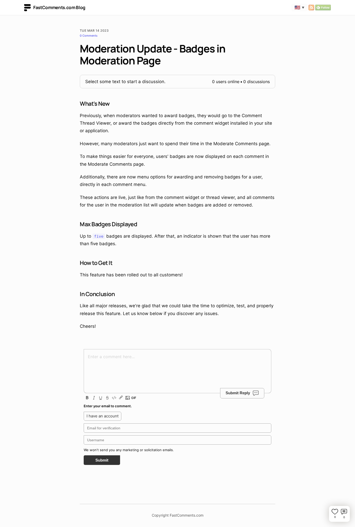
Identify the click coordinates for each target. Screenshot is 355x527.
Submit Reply (238, 393)
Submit (101, 460)
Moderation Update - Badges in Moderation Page (152, 54)
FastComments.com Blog (59, 7)
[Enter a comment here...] (177, 367)
